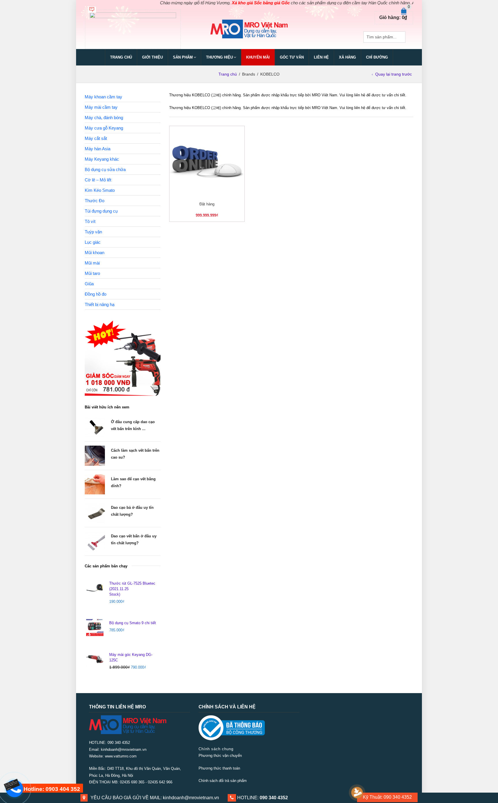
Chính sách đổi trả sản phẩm (223, 780)
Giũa (89, 283)
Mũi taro (92, 273)
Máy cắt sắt (96, 138)
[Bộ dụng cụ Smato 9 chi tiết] (95, 627)
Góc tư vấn (292, 57)
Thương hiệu (219, 57)
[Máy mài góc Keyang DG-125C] (95, 659)
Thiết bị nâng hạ (99, 304)
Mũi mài (92, 262)
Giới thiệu (152, 57)
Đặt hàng (206, 204)
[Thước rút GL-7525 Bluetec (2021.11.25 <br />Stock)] (95, 588)
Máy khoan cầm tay (103, 96)
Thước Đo (94, 200)
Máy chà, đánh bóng (104, 117)
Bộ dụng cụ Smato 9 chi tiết (132, 623)
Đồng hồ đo (95, 294)
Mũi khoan (94, 252)
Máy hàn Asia (97, 148)
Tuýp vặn (93, 231)
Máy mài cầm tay (101, 107)
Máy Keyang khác (102, 159)
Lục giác (93, 242)
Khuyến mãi (258, 57)
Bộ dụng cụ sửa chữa (105, 169)
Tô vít (90, 221)
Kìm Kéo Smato (100, 190)
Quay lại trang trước (393, 74)
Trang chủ (121, 57)
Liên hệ (321, 57)
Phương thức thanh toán (219, 768)
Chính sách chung (216, 749)
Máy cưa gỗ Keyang (104, 127)
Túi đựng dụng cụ (101, 211)
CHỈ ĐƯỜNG (377, 57)
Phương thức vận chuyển (220, 755)
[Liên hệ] (14, 784)
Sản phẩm (183, 57)
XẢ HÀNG (347, 57)
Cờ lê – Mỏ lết (98, 179)
